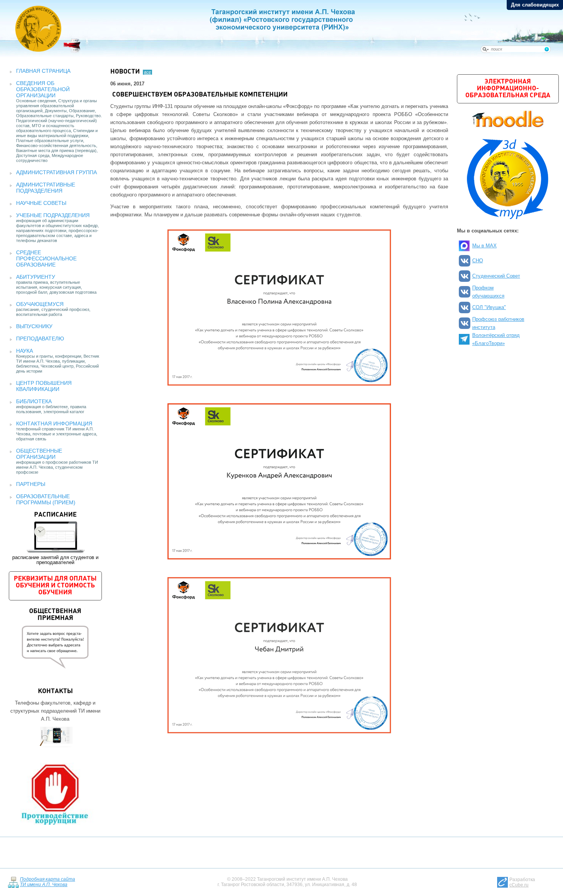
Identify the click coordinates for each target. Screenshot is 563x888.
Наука (24, 351)
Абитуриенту (35, 277)
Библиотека (34, 401)
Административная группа (56, 172)
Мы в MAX (484, 246)
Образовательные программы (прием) (45, 499)
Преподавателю (40, 338)
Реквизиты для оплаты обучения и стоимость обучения (55, 585)
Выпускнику (34, 326)
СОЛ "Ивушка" (489, 307)
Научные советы (41, 203)
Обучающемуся (40, 304)
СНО (477, 260)
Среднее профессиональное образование (46, 258)
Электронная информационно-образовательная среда (507, 88)
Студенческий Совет (496, 276)
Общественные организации (39, 454)
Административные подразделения (45, 188)
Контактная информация (54, 423)
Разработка (522, 882)
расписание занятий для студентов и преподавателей (55, 538)
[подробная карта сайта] (13, 882)
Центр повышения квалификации (44, 386)
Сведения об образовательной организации (43, 89)
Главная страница (43, 71)
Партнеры (30, 484)
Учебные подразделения (53, 215)
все (147, 72)
